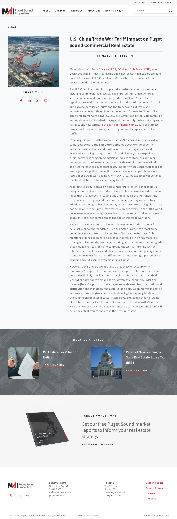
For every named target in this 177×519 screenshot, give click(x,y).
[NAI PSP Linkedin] (19, 495)
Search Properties (157, 488)
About (46, 10)
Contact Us (156, 2)
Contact (151, 498)
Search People (154, 482)
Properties (93, 10)
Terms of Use (83, 515)
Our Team (60, 10)
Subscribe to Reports (100, 444)
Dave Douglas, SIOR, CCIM (108, 69)
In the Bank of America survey (119, 124)
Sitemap (96, 515)
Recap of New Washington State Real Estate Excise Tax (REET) (145, 357)
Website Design (152, 515)
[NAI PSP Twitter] (11, 495)
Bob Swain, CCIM (140, 69)
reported (98, 224)
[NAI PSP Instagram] (27, 495)
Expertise (76, 10)
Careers (150, 493)
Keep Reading (53, 365)
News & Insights (115, 10)
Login (168, 2)
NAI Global (142, 2)
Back (15, 27)
